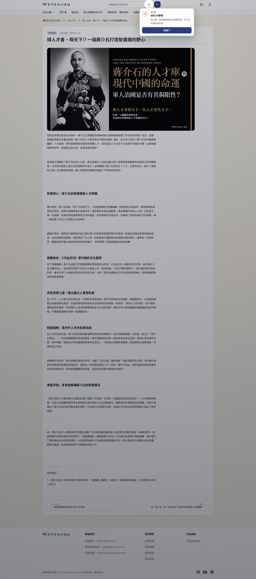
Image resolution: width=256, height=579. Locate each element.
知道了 (167, 30)
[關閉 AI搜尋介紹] (128, 289)
